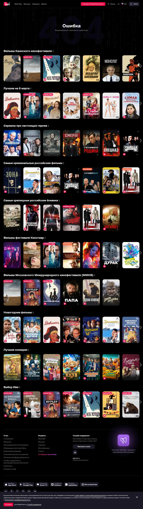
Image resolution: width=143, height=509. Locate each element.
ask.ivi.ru (76, 458)
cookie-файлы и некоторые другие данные (90, 495)
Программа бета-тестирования (16, 445)
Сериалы (41, 445)
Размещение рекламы (12, 451)
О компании (8, 439)
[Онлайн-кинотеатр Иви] (7, 4)
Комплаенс (8, 466)
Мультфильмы (43, 448)
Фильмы (41, 442)
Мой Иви (41, 439)
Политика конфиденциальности (16, 457)
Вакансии (7, 442)
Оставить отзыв (10, 469)
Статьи (41, 451)
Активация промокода (47, 454)
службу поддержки (34, 504)
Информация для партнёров (15, 448)
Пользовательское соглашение (16, 454)
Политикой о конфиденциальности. (18, 500)
